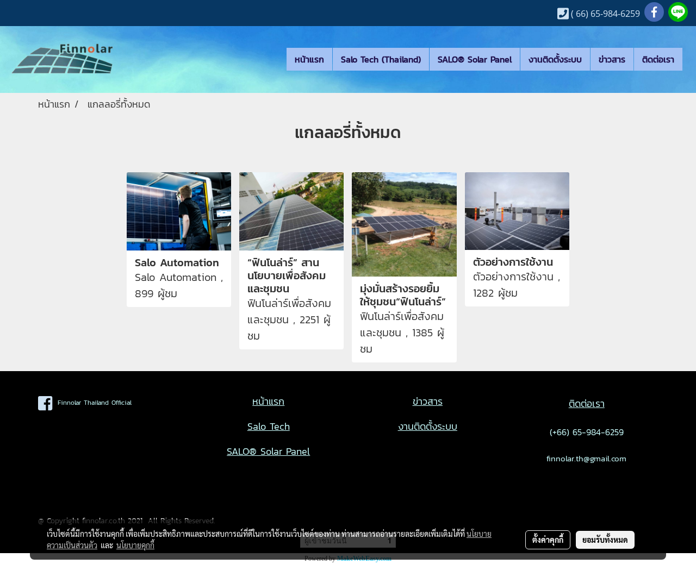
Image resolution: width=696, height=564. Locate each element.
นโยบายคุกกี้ (135, 545)
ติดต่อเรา (658, 59)
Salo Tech (268, 426)
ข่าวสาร (612, 59)
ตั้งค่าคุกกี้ (547, 539)
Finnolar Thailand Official (92, 403)
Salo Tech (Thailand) (381, 59)
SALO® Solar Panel (475, 59)
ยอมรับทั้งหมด (605, 539)
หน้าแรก (309, 59)
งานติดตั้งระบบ (555, 59)
